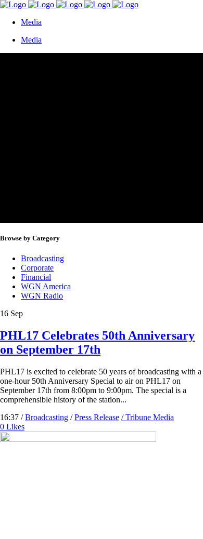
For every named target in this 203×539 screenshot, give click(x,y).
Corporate (37, 267)
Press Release (96, 417)
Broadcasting (42, 258)
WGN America (46, 286)
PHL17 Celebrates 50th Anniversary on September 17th (97, 342)
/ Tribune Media (147, 417)
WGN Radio (42, 295)
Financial (36, 277)
